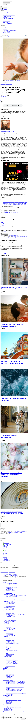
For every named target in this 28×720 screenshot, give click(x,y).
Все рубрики (6, 22)
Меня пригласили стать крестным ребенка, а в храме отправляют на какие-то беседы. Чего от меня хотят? (15, 202)
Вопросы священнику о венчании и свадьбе (15, 682)
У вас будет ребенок (10, 616)
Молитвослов (6, 19)
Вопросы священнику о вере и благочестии (15, 681)
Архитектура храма (10, 608)
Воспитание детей (7, 610)
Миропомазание (9, 701)
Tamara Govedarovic (10, 80)
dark (3, 96)
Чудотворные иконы (10, 606)
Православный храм (7, 607)
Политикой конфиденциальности (15, 237)
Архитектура (9, 646)
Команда (5, 557)
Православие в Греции (11, 661)
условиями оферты (13, 235)
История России (9, 634)
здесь (5, 231)
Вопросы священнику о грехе (12, 685)
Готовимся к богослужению (9, 704)
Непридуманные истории (9, 13)
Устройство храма (10, 609)
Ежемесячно (12, 228)
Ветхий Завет (9, 584)
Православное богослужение (9, 30)
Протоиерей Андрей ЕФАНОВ (7, 131)
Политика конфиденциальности (10, 574)
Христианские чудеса (10, 628)
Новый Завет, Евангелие (11, 583)
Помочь (5, 6)
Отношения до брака (10, 641)
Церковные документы (8, 709)
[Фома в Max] (4, 550)
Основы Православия (8, 12)
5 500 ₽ (2, 225)
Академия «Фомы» (7, 16)
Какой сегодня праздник (8, 27)
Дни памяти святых (10, 597)
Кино (7, 651)
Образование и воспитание (9, 621)
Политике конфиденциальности (13, 718)
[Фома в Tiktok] (5, 546)
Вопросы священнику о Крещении (11, 83)
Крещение (8, 696)
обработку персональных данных (19, 236)
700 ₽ (2, 222)
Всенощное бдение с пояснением (13, 707)
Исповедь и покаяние (10, 698)
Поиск (5, 4)
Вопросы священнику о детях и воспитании (15, 614)
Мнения (5, 668)
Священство (8, 703)
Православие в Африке (11, 658)
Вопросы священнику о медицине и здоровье (16, 693)
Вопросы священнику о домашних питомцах (16, 684)
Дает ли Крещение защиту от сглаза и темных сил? (14, 204)
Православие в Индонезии (12, 664)
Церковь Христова (7, 708)
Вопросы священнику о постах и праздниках (16, 600)
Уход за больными (10, 638)
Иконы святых (9, 604)
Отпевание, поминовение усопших (13, 700)
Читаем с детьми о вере (8, 31)
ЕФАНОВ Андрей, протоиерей (11, 212)
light (1, 96)
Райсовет (5, 29)
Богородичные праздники (11, 598)
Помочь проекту (4, 233)
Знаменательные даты (10, 631)
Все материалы (6, 21)
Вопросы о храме (9, 694)
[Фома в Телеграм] (5, 545)
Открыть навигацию (7, 1)
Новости (5, 17)
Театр (7, 653)
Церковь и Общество (7, 710)
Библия (4, 582)
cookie (15, 576)
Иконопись (8, 648)
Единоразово (5, 228)
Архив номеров (6, 560)
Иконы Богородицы (10, 602)
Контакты (5, 555)
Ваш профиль (6, 3)
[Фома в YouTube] (5, 547)
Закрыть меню (4, 8)
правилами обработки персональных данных (13, 570)
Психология (5, 636)
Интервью (5, 667)
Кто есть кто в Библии (11, 586)
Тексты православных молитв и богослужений (13, 711)
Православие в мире (7, 656)
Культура (5, 644)
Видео (4, 670)
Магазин (5, 553)
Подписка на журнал (7, 23)
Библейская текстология (11, 587)
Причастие (8, 697)
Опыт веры (8, 627)
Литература (8, 647)
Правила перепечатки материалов (10, 575)
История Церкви (9, 633)
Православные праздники (9, 594)
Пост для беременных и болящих (13, 678)
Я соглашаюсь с (10, 235)
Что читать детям (9, 615)
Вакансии (5, 558)
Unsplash (18, 80)
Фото (4, 669)
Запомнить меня (5, 536)
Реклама (5, 554)
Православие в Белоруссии (12, 660)
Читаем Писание (9, 589)
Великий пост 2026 (10, 675)
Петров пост (8, 677)
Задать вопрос (4, 211)
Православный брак (10, 642)
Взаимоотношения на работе (12, 643)
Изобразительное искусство (12, 650)
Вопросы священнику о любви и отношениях (16, 691)
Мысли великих (9, 655)
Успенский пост (9, 676)
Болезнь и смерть (9, 637)
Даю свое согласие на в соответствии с (14, 237)
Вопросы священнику (8, 18)
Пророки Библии (9, 588)
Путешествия (6, 622)
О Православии (9, 629)
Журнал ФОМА (4, 82)
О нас (4, 552)
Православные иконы (8, 601)
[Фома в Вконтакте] (6, 543)
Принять (23, 718)
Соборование (9, 702)
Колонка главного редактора (9, 620)
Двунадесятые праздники (11, 596)
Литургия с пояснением (11, 706)
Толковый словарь (10, 654)
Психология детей (10, 613)
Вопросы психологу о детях (12, 617)
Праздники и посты (7, 672)
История (5, 630)
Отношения (5, 619)
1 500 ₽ (2, 223)
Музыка (7, 649)
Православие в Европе (11, 662)
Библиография (9, 593)
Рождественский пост (10, 674)
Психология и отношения (9, 15)
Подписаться (15, 567)
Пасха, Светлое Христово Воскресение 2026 (16, 595)
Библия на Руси (9, 591)
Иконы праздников (10, 603)
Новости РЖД (6, 623)
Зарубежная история (10, 635)
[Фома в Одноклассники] (7, 544)
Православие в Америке (11, 657)
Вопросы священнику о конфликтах (14, 689)
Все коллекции (6, 32)
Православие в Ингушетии (12, 663)
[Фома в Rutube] (5, 549)
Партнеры (5, 559)
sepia (6, 96)
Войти (9, 36)
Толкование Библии (10, 590)
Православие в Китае (10, 666)
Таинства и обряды (7, 695)
